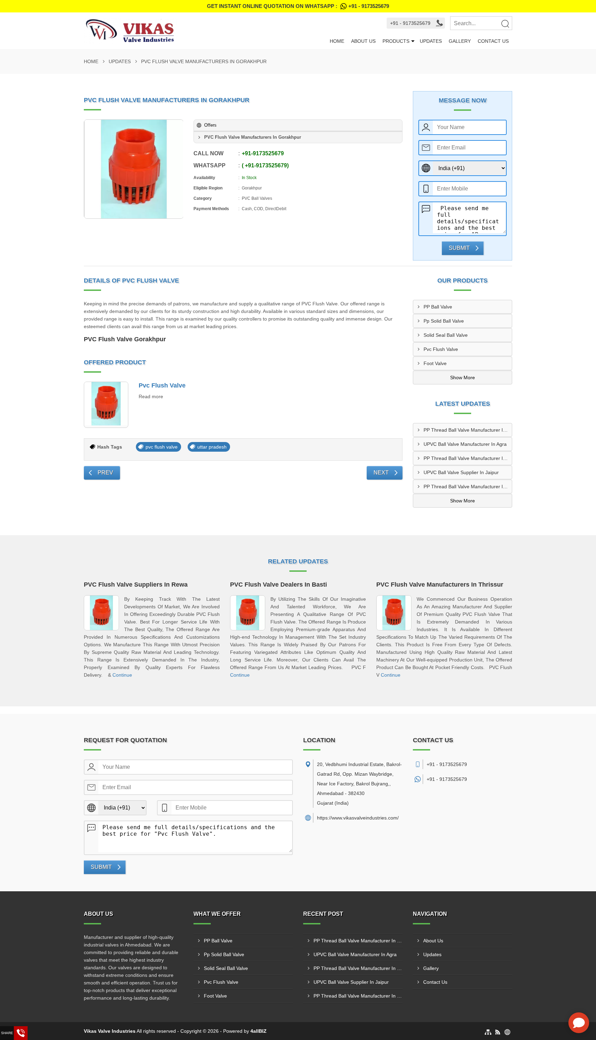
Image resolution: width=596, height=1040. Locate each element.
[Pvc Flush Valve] (106, 405)
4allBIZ (258, 1031)
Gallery (460, 41)
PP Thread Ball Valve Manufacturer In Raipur (468, 458)
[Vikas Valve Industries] (205, 31)
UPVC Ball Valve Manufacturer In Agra (465, 444)
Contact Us (493, 41)
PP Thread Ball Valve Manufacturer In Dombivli (468, 486)
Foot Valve (435, 363)
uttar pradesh (212, 447)
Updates (431, 41)
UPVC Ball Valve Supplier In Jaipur (461, 472)
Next (381, 472)
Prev (105, 472)
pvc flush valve (162, 447)
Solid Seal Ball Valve (446, 335)
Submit (459, 248)
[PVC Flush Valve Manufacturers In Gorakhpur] (134, 169)
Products (396, 41)
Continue (122, 675)
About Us (363, 41)
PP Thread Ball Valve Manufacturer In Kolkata (468, 430)
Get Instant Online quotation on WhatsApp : (298, 6)
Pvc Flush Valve (162, 385)
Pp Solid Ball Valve (444, 321)
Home (337, 41)
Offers (210, 125)
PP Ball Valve (438, 307)
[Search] (505, 23)
